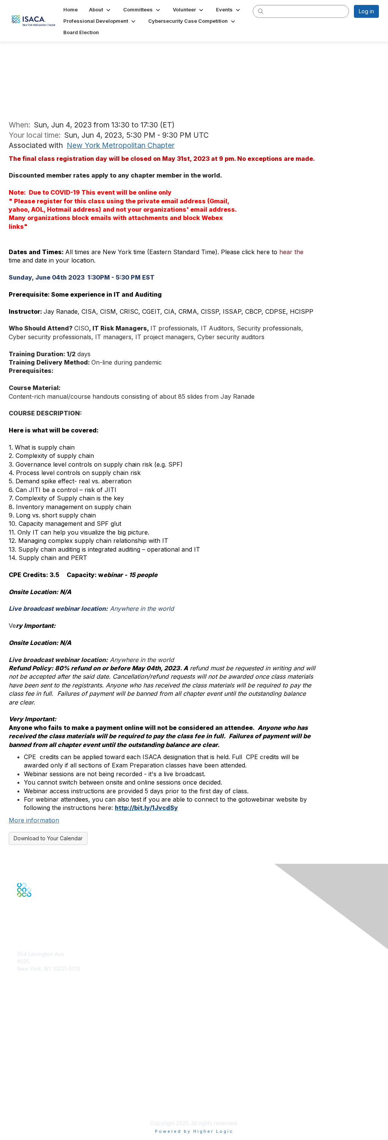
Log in (366, 11)
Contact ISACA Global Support (55, 1038)
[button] (100, 9)
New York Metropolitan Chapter (121, 145)
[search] (261, 11)
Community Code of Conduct (53, 1078)
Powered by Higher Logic (194, 1131)
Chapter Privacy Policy (45, 1112)
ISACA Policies (35, 1086)
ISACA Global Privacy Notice (52, 1101)
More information (34, 820)
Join (22, 1012)
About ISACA (32, 1071)
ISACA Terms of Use (42, 1093)
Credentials (31, 1027)
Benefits (27, 1020)
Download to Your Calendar (48, 838)
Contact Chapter (37, 979)
